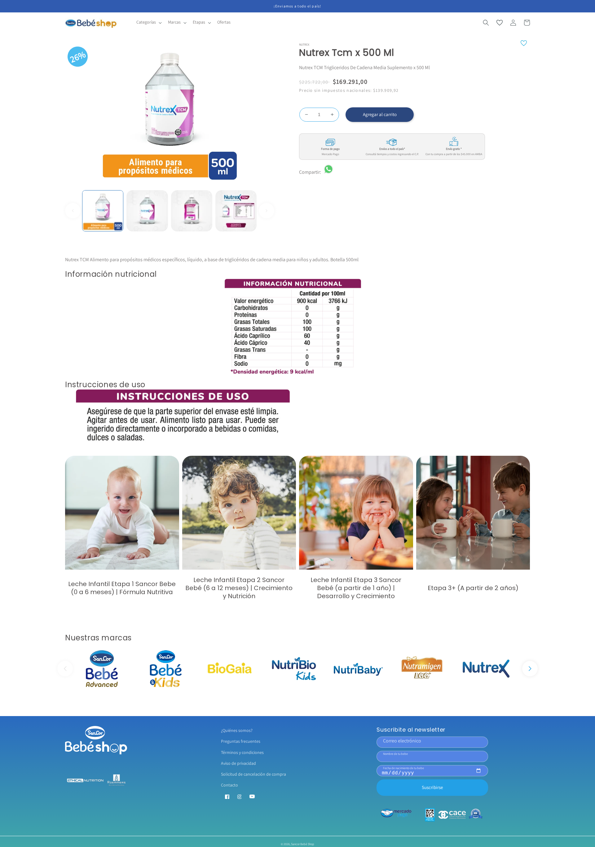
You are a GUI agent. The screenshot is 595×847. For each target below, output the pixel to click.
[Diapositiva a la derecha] (266, 210)
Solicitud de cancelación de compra (253, 774)
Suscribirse (432, 787)
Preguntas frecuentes (240, 741)
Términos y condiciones (242, 752)
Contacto (229, 785)
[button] (148, 22)
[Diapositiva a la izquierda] (73, 210)
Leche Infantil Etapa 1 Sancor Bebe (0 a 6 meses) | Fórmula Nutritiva (122, 588)
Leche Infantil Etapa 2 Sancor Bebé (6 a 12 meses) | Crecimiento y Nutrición (239, 588)
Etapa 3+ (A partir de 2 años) (473, 588)
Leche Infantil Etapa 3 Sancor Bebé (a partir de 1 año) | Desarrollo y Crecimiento (356, 588)
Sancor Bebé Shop (302, 844)
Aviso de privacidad (238, 763)
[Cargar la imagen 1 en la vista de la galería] (102, 210)
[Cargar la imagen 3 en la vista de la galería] (191, 210)
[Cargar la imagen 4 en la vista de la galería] (236, 210)
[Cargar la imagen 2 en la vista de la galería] (147, 210)
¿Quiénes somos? (237, 730)
